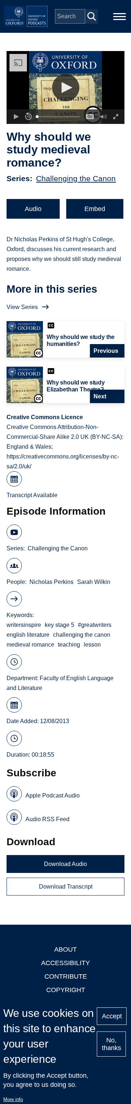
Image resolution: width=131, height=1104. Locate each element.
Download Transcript (65, 886)
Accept (112, 1016)
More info (13, 1099)
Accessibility (65, 963)
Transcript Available (32, 495)
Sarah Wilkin (93, 582)
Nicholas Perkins (51, 582)
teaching (69, 644)
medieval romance (30, 644)
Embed (94, 208)
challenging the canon (81, 635)
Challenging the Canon (76, 178)
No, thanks (111, 1044)
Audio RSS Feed (47, 819)
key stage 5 (59, 625)
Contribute (65, 976)
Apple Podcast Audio (52, 795)
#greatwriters (94, 625)
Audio (33, 208)
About (65, 949)
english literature (28, 635)
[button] (65, 87)
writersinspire (24, 625)
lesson (92, 644)
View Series (22, 307)
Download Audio (65, 864)
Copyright (65, 990)
